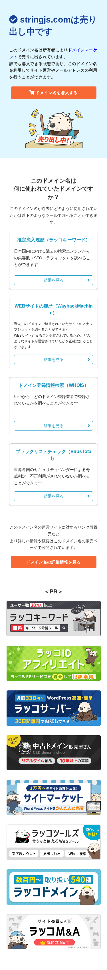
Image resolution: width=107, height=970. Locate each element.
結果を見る (54, 280)
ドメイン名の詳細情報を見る (53, 562)
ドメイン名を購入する (57, 92)
